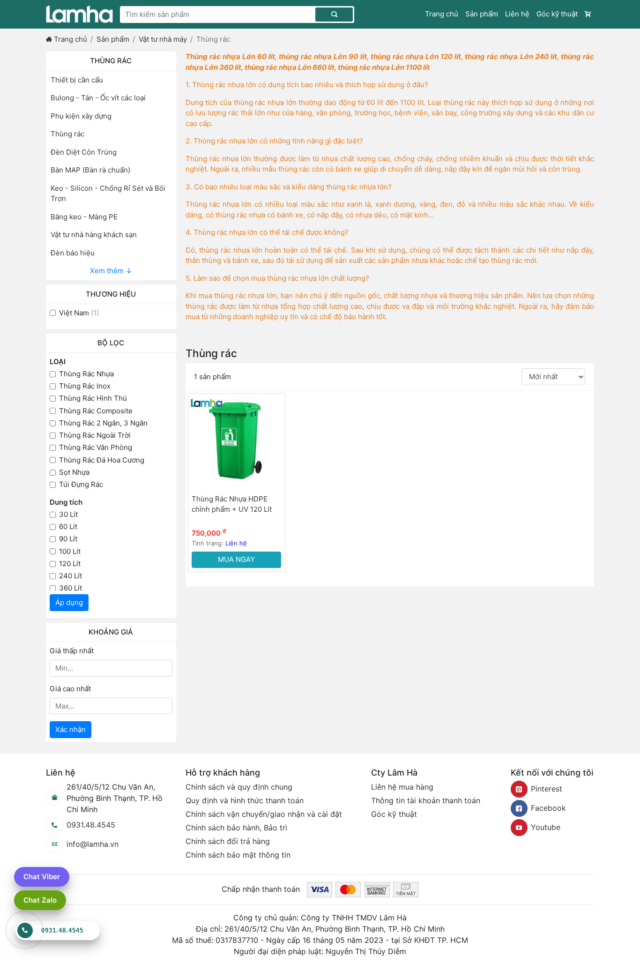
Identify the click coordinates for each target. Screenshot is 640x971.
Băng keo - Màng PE (84, 216)
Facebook (548, 808)
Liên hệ (517, 13)
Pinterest (546, 788)
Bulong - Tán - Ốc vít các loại (98, 97)
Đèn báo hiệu (73, 252)
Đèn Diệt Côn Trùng (84, 152)
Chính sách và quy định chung (239, 787)
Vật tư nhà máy (163, 39)
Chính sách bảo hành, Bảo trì (236, 827)
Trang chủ (441, 13)
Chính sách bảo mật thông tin (238, 854)
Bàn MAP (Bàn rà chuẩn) (90, 169)
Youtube (545, 827)
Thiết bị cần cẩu (77, 79)
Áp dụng (69, 602)
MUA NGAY (236, 559)
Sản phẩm (481, 13)
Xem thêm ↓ (111, 270)
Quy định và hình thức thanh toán (245, 800)
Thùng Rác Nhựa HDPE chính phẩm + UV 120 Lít (232, 504)
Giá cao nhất (70, 688)
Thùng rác (67, 133)
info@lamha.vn (93, 844)
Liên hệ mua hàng (402, 787)
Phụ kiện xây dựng (81, 116)
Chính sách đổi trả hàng (228, 841)
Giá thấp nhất (72, 650)
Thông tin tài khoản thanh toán (425, 800)
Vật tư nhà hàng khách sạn (94, 234)
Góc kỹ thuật (557, 13)
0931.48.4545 (91, 824)
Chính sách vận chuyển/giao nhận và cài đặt (264, 814)
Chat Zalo (40, 900)
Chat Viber (41, 876)
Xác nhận (70, 729)
